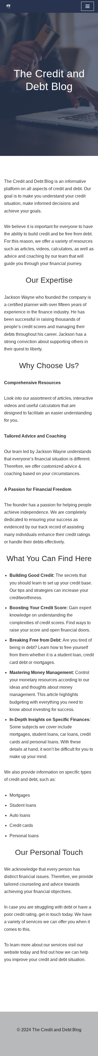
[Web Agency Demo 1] (10, 6)
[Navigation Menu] (87, 6)
